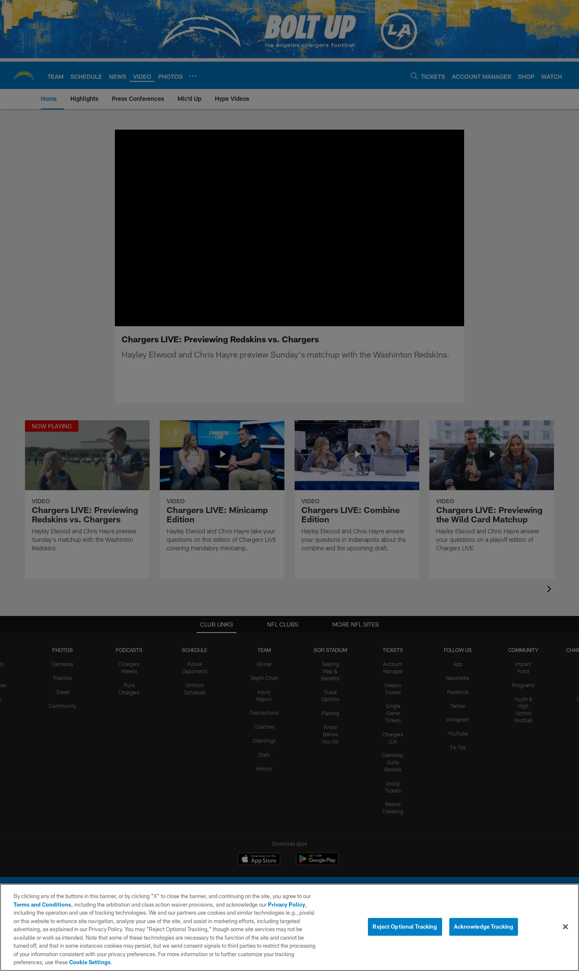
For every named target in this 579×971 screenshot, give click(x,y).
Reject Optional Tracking (405, 926)
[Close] (565, 927)
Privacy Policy (286, 904)
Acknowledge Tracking (484, 926)
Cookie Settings (90, 962)
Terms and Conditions (42, 904)
